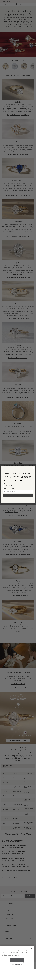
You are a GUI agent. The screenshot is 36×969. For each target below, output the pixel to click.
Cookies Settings (17, 964)
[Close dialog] (33, 468)
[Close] (32, 948)
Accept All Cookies (16, 960)
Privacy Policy (15, 955)
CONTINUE (18, 495)
